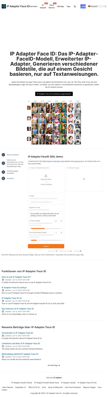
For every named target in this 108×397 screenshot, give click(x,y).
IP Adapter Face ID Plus (87, 383)
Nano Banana (52, 6)
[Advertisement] (54, 28)
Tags (68, 6)
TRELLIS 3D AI (34, 387)
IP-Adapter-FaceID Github (21, 383)
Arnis (44, 387)
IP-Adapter (43, 6)
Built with (54, 378)
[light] (75, 6)
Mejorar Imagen (89, 387)
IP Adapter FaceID (68, 383)
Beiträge (60, 6)
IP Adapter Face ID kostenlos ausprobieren (54, 94)
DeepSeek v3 (20, 387)
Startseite (33, 6)
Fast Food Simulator (73, 387)
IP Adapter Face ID (16, 6)
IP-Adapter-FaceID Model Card (46, 383)
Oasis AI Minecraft (55, 387)
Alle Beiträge (53, 365)
